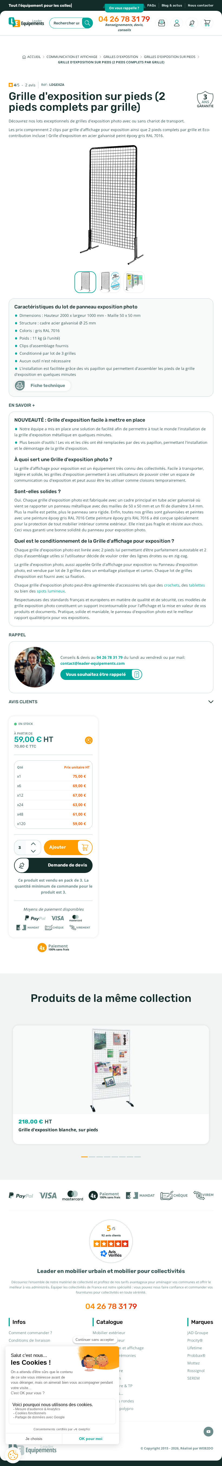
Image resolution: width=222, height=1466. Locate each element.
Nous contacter (200, 5)
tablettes (197, 585)
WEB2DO (206, 1448)
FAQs (151, 5)
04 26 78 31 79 (124, 19)
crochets (171, 585)
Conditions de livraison (29, 1340)
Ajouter (57, 847)
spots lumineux (51, 591)
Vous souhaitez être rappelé (96, 674)
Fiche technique (48, 385)
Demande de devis (67, 865)
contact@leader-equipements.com (92, 663)
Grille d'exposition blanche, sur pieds (58, 1129)
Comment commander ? (30, 1333)
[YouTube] (208, 1431)
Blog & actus (172, 5)
